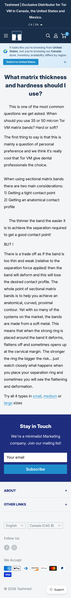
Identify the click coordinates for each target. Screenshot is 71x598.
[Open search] (48, 36)
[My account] (56, 36)
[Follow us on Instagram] (14, 547)
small (37, 396)
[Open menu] (6, 35)
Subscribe (35, 469)
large (8, 403)
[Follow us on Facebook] (6, 547)
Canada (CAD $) (42, 526)
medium (50, 396)
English (11, 526)
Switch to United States (20, 61)
